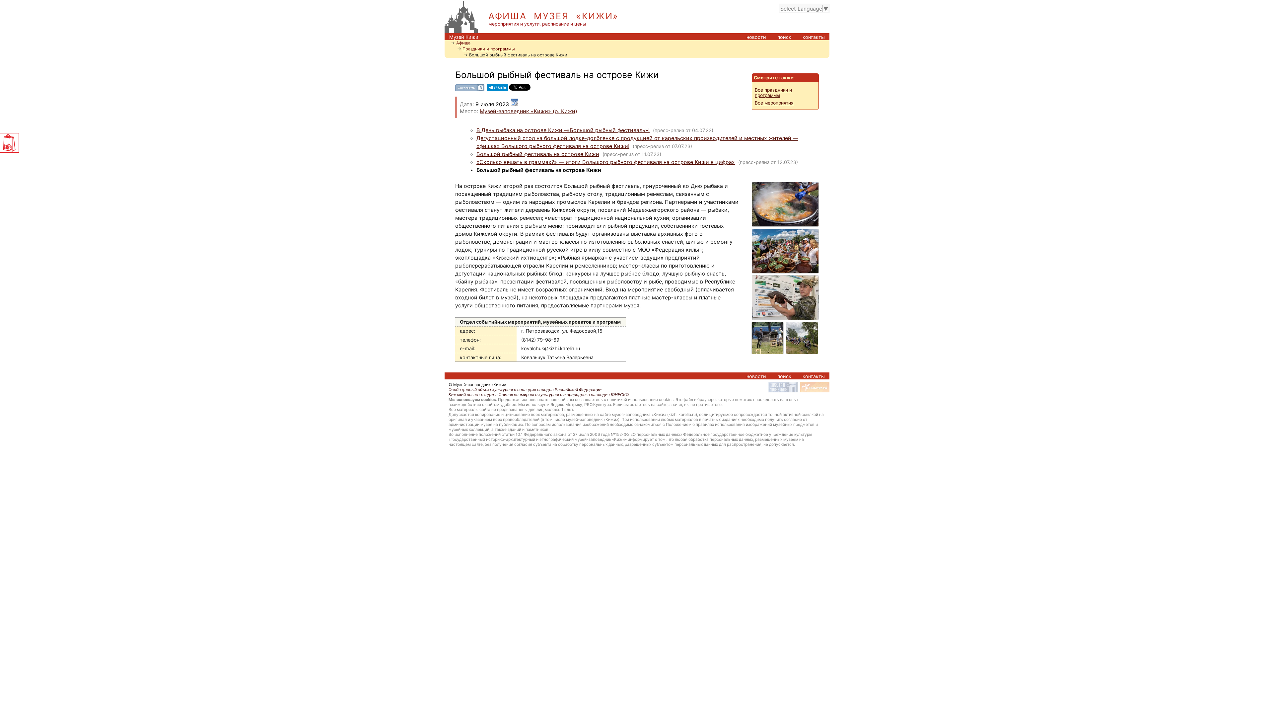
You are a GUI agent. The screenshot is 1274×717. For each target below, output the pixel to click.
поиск (784, 37)
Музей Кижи (463, 37)
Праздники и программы (488, 48)
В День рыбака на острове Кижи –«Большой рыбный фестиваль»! (563, 130)
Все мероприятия (774, 103)
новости (756, 37)
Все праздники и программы (773, 92)
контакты (814, 37)
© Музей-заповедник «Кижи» (477, 384)
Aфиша (463, 42)
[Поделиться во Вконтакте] (469, 90)
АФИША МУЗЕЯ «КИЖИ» (553, 16)
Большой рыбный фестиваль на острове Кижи (537, 154)
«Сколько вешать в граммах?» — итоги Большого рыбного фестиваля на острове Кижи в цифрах (605, 162)
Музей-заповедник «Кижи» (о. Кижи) (528, 111)
